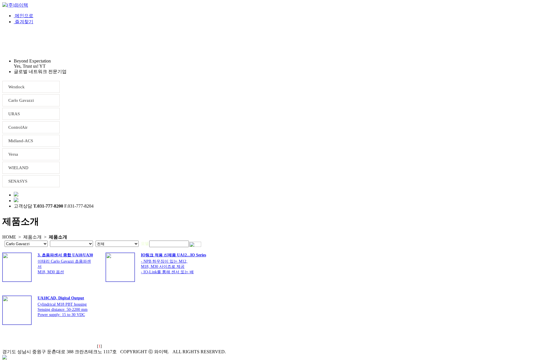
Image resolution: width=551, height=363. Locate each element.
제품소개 (69, 41)
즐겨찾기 (23, 21)
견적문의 (115, 41)
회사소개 (24, 41)
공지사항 (160, 41)
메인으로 (23, 15)
